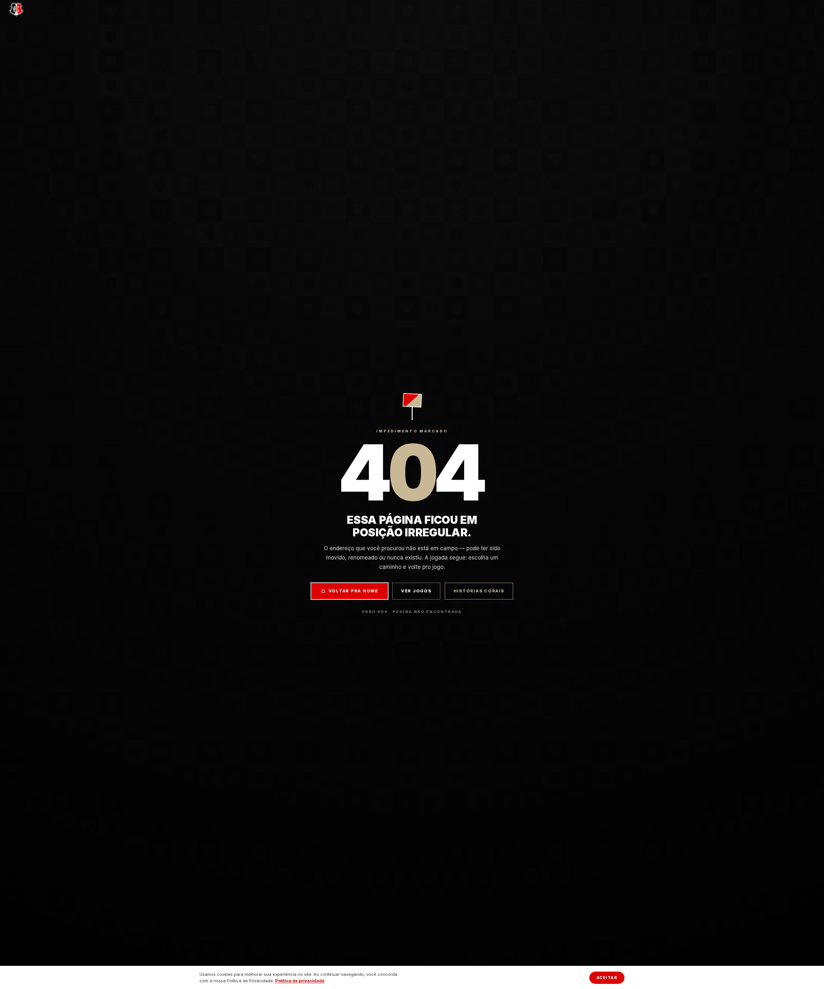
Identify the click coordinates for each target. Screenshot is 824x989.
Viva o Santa (111, 10)
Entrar (766, 10)
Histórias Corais (255, 10)
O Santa (49, 10)
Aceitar (606, 977)
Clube (190, 10)
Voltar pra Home (353, 591)
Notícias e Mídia (154, 10)
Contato (217, 10)
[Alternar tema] (790, 10)
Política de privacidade (299, 980)
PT (808, 10)
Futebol (78, 10)
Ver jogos (416, 591)
